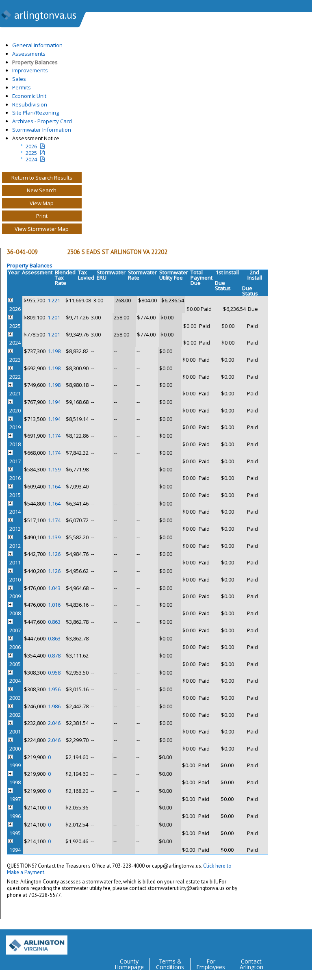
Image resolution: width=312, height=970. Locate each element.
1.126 (54, 554)
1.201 (54, 317)
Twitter (256, 941)
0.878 (54, 655)
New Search (41, 190)
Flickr (289, 941)
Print (42, 215)
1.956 (54, 689)
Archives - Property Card (42, 121)
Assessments (29, 53)
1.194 (54, 402)
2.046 (54, 723)
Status (223, 288)
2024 (31, 159)
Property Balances (35, 62)
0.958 (54, 672)
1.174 (54, 435)
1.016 (54, 604)
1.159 (54, 469)
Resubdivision (29, 104)
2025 (31, 152)
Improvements (30, 70)
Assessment (37, 272)
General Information (37, 45)
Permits (21, 87)
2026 (31, 146)
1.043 (54, 588)
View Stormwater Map (42, 228)
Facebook (273, 941)
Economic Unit (29, 96)
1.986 (54, 706)
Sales (19, 78)
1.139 (54, 537)
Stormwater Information (41, 129)
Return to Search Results (41, 177)
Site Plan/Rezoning (35, 112)
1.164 (54, 486)
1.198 (54, 351)
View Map (42, 203)
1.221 (54, 300)
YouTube (305, 941)
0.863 (54, 621)
